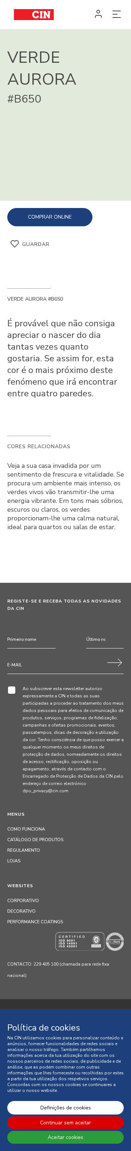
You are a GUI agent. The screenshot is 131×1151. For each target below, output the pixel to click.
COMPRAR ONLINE (50, 216)
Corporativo (23, 901)
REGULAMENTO (23, 850)
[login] (98, 14)
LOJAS (13, 861)
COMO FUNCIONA (26, 829)
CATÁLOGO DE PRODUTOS (35, 840)
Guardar (35, 244)
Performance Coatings (35, 922)
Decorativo (21, 911)
